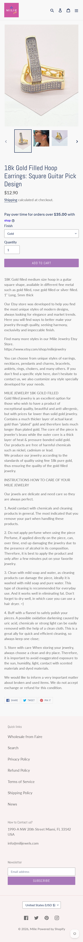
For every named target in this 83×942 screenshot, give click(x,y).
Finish (8, 226)
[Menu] (76, 10)
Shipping (10, 200)
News (12, 804)
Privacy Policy (19, 759)
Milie (33, 929)
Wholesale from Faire (25, 736)
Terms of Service (21, 781)
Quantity (10, 242)
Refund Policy (19, 770)
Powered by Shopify (51, 929)
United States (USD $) (40, 905)
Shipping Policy (20, 793)
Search (13, 748)
